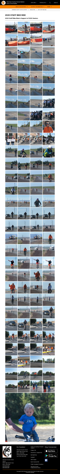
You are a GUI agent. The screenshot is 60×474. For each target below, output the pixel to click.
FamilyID (33, 457)
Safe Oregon (33, 459)
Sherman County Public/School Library (35, 467)
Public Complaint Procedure (37, 464)
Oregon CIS (33, 450)
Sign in (56, 2)
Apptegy (32, 472)
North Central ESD (35, 461)
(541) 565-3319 (6, 467)
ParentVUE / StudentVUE (36, 452)
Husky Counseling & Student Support (37, 447)
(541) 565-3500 (6, 466)
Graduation (32, 9)
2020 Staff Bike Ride (42, 9)
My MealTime (34, 455)
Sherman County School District (19, 9)
